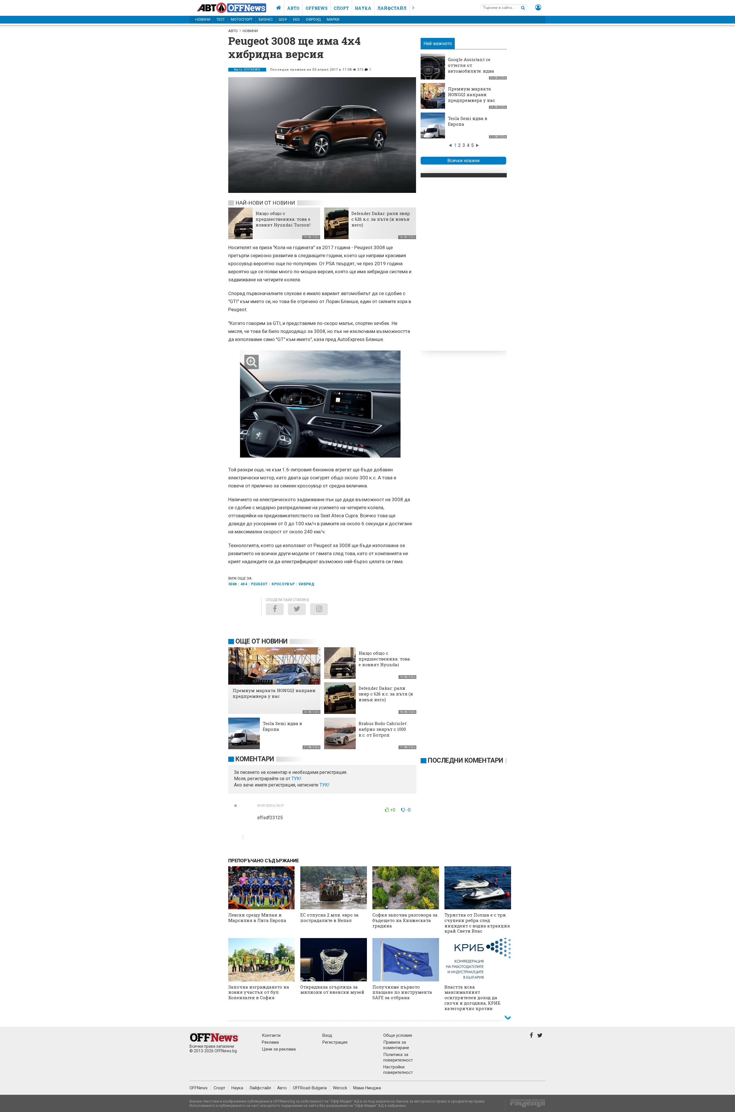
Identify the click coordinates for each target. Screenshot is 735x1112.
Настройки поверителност (398, 1069)
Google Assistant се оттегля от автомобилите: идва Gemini (471, 68)
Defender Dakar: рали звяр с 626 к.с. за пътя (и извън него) (380, 219)
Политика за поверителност (398, 1057)
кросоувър (283, 584)
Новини (202, 19)
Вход (327, 1035)
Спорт (341, 8)
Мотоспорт (242, 19)
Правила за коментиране (396, 1045)
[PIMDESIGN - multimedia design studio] (525, 1105)
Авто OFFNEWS (247, 69)
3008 (232, 584)
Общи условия (397, 1035)
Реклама (270, 1042)
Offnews (316, 8)
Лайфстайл (392, 8)
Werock (340, 1087)
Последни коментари (465, 760)
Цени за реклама (279, 1049)
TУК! (296, 778)
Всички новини (463, 160)
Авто (293, 8)
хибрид (306, 584)
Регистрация (334, 1042)
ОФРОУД (313, 19)
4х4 (244, 584)
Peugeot (259, 584)
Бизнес (266, 19)
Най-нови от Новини (265, 202)
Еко (296, 19)
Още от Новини (261, 641)
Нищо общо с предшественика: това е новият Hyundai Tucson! (283, 219)
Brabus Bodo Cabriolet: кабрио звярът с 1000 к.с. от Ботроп (383, 729)
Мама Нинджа (367, 1087)
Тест (220, 19)
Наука (363, 8)
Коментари (254, 759)
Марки (333, 19)
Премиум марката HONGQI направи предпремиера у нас (471, 94)
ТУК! (325, 785)
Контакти (271, 1035)
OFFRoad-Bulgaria (310, 1087)
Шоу (283, 19)
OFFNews (198, 1087)
